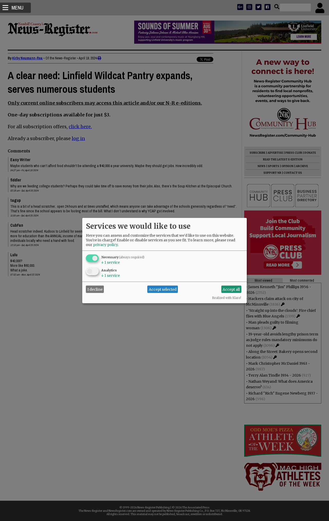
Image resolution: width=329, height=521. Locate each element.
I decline (95, 289)
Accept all (231, 289)
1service (110, 262)
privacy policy (105, 244)
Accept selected (163, 289)
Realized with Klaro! (226, 298)
